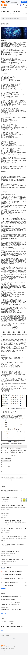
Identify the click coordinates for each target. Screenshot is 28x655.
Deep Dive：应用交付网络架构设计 (8, 621)
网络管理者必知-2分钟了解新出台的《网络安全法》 (12, 609)
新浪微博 (8, 635)
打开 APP (24, 1)
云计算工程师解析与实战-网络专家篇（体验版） (11, 596)
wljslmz (2, 494)
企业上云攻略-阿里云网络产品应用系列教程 (10, 602)
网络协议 (7, 477)
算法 (17, 477)
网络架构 (12, 477)
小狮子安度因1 (3, 517)
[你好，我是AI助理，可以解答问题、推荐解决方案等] (20, 5)
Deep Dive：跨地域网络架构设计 (8, 624)
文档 (2, 642)
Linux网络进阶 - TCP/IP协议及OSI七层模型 (10, 604)
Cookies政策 (12, 646)
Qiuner (2, 563)
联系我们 (14, 639)
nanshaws (3, 509)
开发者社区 (6, 642)
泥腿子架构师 (3, 555)
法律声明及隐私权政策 (5, 646)
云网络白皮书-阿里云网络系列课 (8, 599)
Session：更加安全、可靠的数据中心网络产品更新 (12, 626)
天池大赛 (10, 642)
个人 (26, 8)
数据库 (21, 477)
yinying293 (3, 524)
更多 (2, 613)
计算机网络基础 (4, 607)
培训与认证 (14, 642)
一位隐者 (2, 532)
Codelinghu (3, 540)
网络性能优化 (8, 479)
